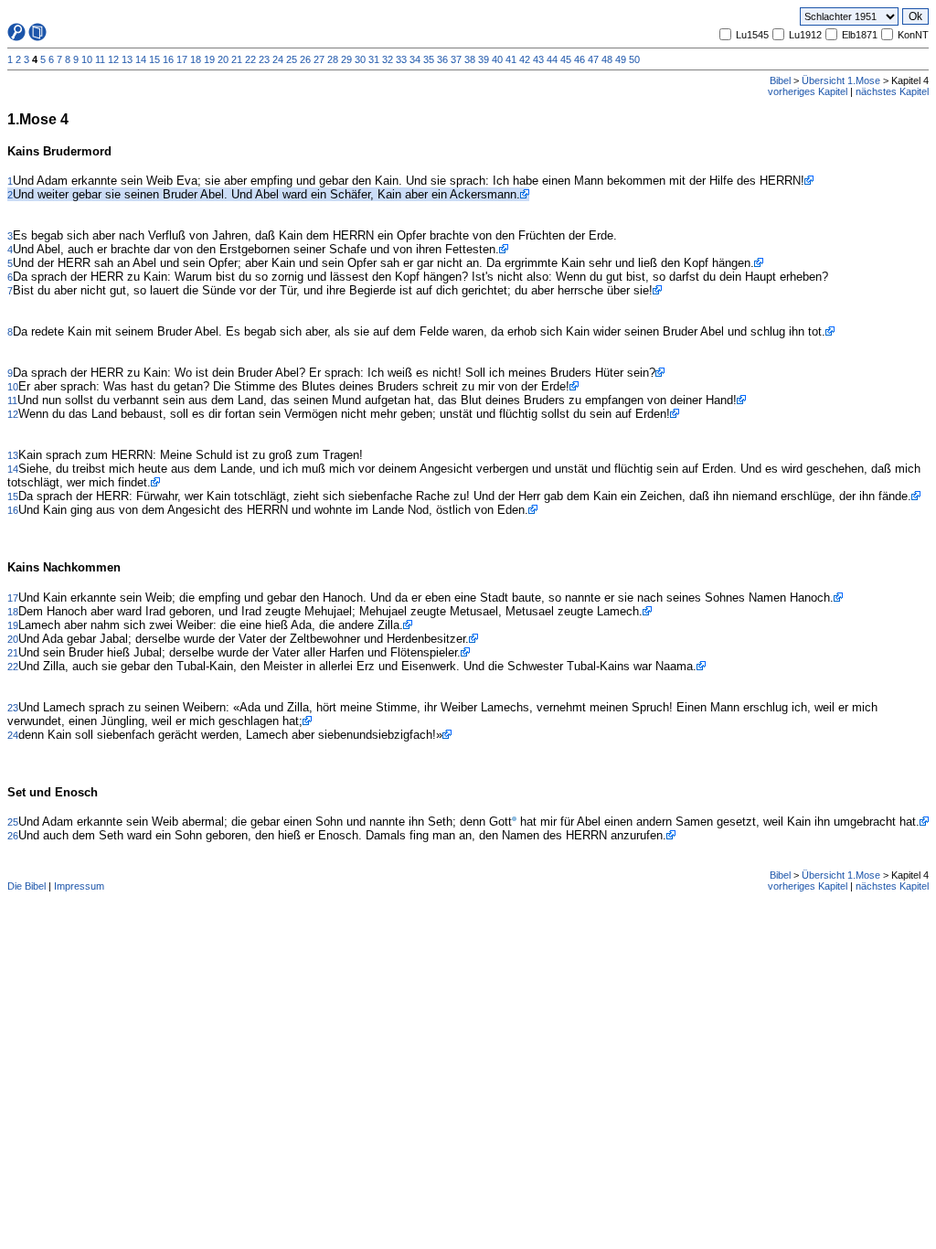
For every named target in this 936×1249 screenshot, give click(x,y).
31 (373, 59)
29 (346, 59)
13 (127, 59)
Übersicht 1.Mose (841, 80)
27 (319, 59)
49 (620, 59)
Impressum (79, 886)
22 (250, 59)
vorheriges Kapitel (807, 91)
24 (277, 59)
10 (86, 59)
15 (154, 59)
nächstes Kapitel (892, 91)
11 (100, 59)
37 (456, 59)
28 (332, 59)
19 (209, 59)
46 (579, 59)
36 (442, 59)
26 (305, 59)
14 (140, 59)
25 (291, 59)
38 (469, 59)
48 (606, 59)
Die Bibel (26, 886)
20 (223, 59)
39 (483, 59)
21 (236, 59)
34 (415, 59)
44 (552, 59)
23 (264, 59)
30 (360, 59)
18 (195, 59)
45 (565, 59)
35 (428, 59)
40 (497, 59)
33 (401, 59)
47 (593, 59)
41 (510, 59)
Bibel (780, 80)
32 (387, 59)
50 (634, 59)
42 (524, 59)
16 (168, 59)
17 (181, 59)
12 (113, 59)
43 (538, 59)
